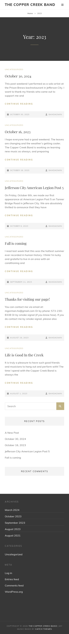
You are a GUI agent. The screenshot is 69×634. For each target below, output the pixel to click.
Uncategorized (14, 69)
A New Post (12, 432)
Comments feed (14, 585)
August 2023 (13, 529)
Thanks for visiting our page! (27, 299)
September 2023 (15, 522)
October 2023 (13, 516)
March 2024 (12, 510)
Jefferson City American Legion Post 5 (34, 187)
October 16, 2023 (17, 131)
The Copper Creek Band (30, 4)
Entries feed (12, 579)
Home (30, 13)
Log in (8, 573)
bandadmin (55, 114)
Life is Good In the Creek (24, 355)
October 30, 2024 (18, 76)
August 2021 (13, 535)
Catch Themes (43, 629)
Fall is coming (16, 243)
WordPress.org (14, 591)
